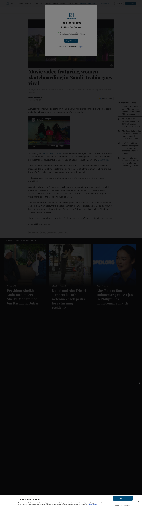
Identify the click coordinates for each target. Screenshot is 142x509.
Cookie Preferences (123, 505)
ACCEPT (123, 498)
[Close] (138, 501)
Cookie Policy (92, 504)
